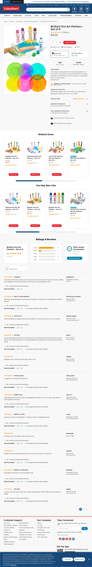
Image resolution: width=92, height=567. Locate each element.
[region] (46, 559)
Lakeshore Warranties (43, 532)
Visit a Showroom (42, 537)
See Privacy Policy (63, 535)
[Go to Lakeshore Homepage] (11, 8)
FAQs (5, 539)
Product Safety (23, 525)
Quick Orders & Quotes (83, 5)
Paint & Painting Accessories (31, 21)
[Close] (89, 559)
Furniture (28, 15)
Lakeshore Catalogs (9, 541)
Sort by (7, 267)
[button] (81, 9)
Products (11, 21)
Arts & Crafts (53, 15)
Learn (37, 15)
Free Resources (43, 5)
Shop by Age (17, 15)
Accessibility (22, 539)
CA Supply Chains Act (43, 527)
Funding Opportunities (25, 537)
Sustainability (41, 534)
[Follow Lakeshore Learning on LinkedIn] (73, 538)
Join (84, 528)
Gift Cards (72, 5)
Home (5, 21)
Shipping (6, 534)
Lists (62, 5)
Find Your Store (33, 5)
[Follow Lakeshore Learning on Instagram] (60, 538)
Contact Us (7, 530)
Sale (86, 15)
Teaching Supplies (66, 15)
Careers (39, 523)
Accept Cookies (79, 559)
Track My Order (8, 532)
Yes (18, 289)
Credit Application (9, 544)
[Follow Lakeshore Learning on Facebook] (63, 538)
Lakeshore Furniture (17, 1)
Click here (13, 565)
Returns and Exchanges (10, 537)
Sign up (60, 532)
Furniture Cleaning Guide (26, 527)
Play (43, 15)
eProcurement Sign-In (25, 532)
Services (50, 5)
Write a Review (74, 258)
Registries (57, 5)
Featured (78, 15)
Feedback (22, 530)
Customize (68, 559)
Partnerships (40, 530)
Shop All (7, 15)
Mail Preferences (24, 523)
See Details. (85, 1)
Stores (66, 5)
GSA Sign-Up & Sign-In (25, 534)
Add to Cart (69, 42)
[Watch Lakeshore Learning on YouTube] (70, 538)
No (21, 289)
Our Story (40, 525)
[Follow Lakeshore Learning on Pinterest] (66, 538)
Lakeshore (6, 1)
